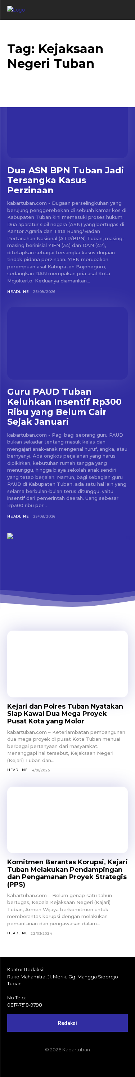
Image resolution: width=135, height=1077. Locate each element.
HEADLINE (18, 291)
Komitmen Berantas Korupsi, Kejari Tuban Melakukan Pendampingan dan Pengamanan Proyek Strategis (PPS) (67, 873)
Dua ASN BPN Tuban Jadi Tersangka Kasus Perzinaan (65, 180)
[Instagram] (55, 1065)
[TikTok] (67, 1065)
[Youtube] (92, 1065)
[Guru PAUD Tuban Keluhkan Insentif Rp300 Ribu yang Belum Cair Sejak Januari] (67, 343)
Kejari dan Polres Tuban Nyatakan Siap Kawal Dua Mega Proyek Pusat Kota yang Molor (65, 713)
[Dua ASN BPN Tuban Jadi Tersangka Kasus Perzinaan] (67, 122)
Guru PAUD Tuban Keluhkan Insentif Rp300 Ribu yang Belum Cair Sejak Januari (64, 406)
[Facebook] (43, 1065)
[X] (80, 1065)
